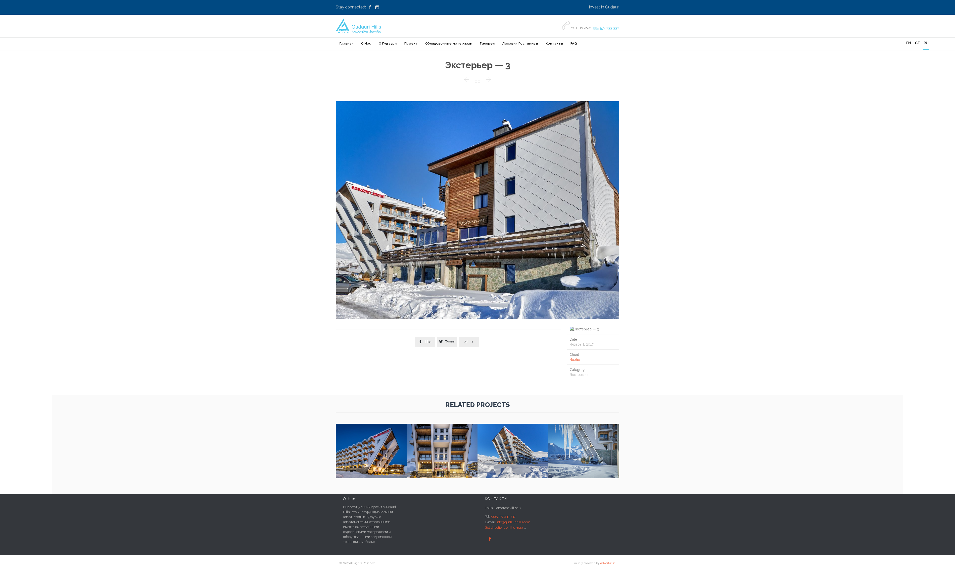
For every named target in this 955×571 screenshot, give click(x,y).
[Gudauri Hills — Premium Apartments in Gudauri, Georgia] (359, 25)
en (908, 43)
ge (917, 43)
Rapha (575, 360)
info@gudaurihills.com (513, 522)
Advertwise (608, 563)
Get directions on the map (504, 527)
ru (926, 43)
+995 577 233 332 (605, 28)
